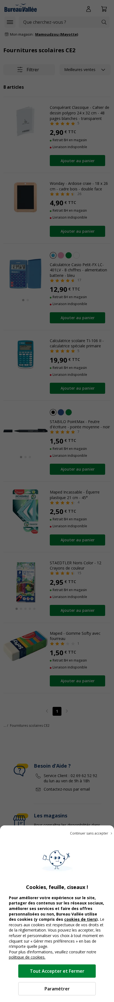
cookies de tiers (80, 919)
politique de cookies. (27, 957)
